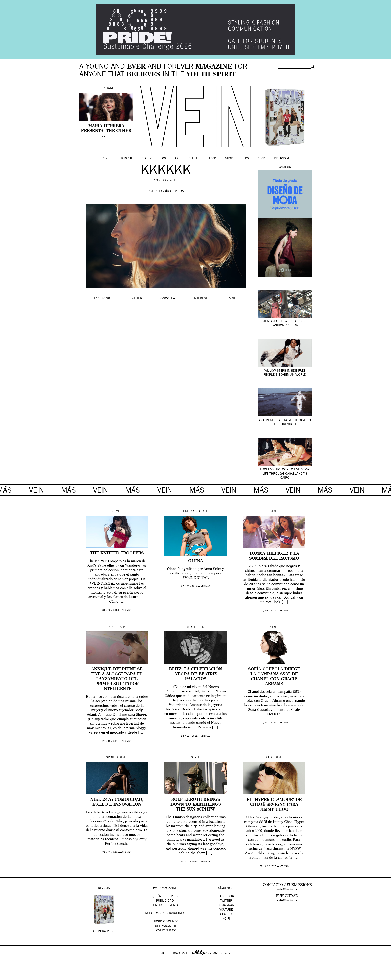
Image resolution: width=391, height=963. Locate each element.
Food (212, 158)
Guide (269, 757)
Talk (121, 627)
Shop (261, 158)
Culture (194, 158)
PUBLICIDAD (165, 901)
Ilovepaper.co (165, 930)
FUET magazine (165, 926)
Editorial (126, 158)
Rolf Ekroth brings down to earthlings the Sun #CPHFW (195, 805)
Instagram (281, 158)
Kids (246, 158)
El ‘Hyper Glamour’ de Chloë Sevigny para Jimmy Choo (274, 805)
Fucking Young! (165, 921)
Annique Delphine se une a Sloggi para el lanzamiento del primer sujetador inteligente (117, 679)
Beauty (147, 158)
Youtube (226, 910)
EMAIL (231, 298)
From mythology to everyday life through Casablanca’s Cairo (284, 474)
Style (106, 158)
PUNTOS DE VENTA (165, 905)
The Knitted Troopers (117, 553)
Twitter (226, 901)
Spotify (226, 914)
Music (229, 158)
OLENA (195, 561)
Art (177, 158)
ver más (126, 610)
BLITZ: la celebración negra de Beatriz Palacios (195, 674)
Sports (112, 757)
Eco (163, 158)
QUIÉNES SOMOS (165, 896)
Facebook (226, 896)
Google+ (7, 960)
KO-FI (226, 919)
